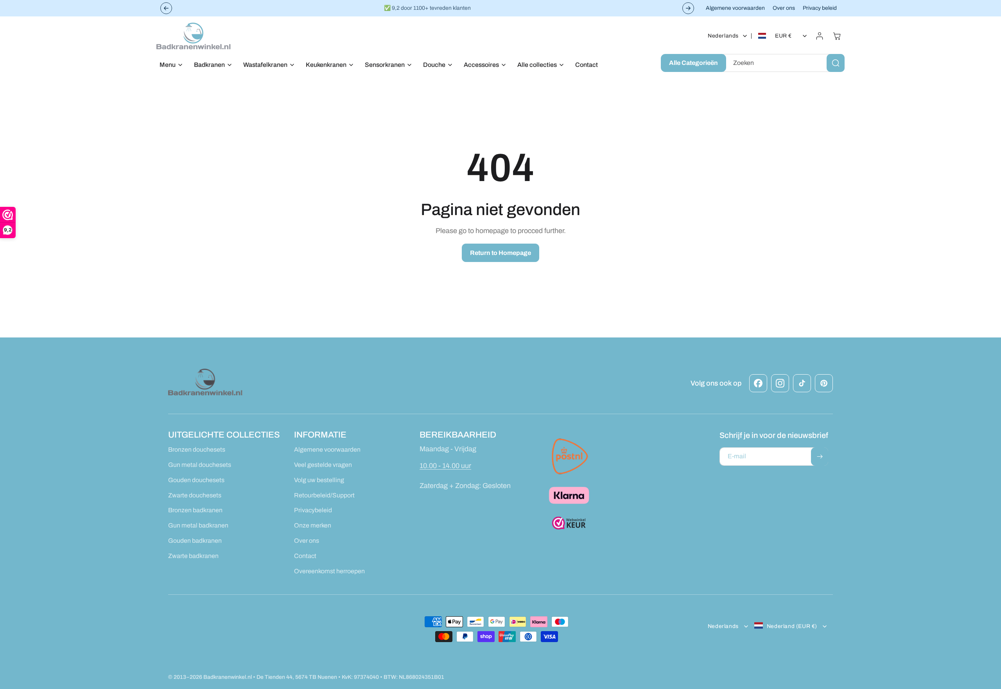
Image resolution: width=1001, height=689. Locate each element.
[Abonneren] (819, 456)
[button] (169, 65)
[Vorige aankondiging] (166, 8)
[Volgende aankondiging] (688, 8)
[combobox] (783, 63)
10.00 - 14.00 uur (445, 466)
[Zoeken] (836, 63)
